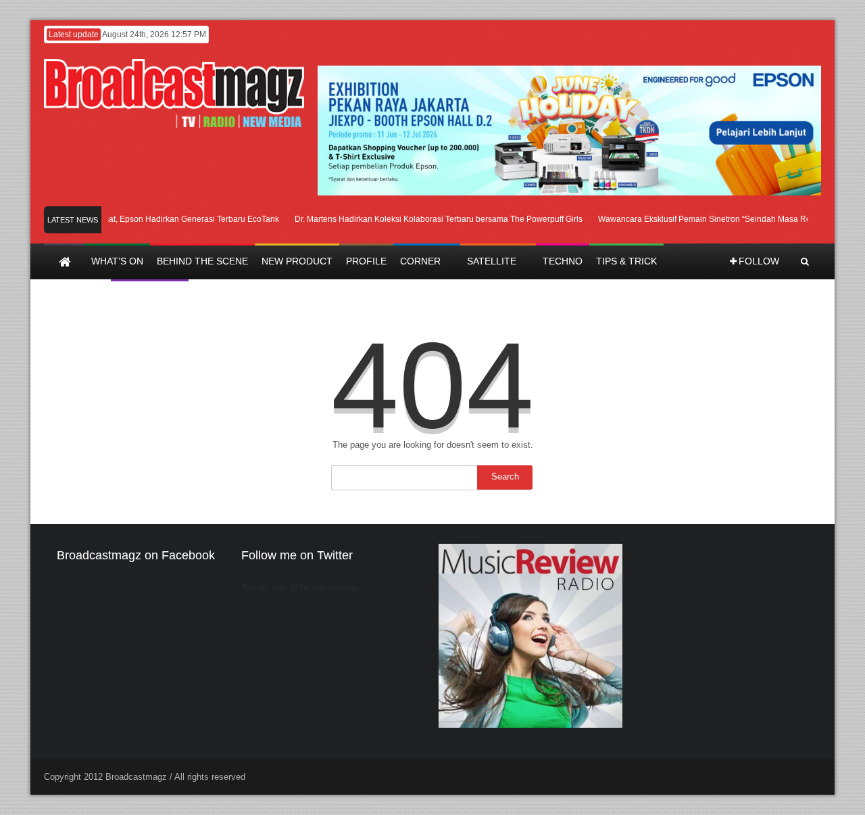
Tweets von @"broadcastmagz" (302, 587)
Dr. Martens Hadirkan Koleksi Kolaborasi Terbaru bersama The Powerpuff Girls (430, 219)
